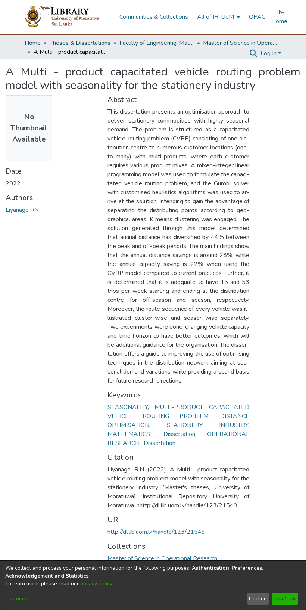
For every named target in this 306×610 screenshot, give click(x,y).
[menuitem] (218, 17)
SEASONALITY (127, 407)
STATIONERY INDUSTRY (207, 425)
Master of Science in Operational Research (240, 43)
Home (33, 43)
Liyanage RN (22, 210)
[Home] (68, 17)
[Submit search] (253, 53)
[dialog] (153, 585)
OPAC (257, 17)
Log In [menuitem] (268, 53)
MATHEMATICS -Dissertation (151, 434)
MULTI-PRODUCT (178, 407)
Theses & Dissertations (80, 43)
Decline (258, 598)
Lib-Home (279, 16)
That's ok (285, 598)
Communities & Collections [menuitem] (153, 17)
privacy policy (96, 583)
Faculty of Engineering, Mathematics (156, 43)
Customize (17, 598)
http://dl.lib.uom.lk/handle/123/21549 (156, 532)
